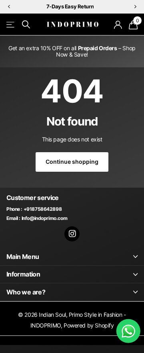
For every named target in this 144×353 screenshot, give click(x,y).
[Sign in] (118, 24)
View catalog (11, 24)
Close (72, 256)
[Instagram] (72, 234)
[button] (9, 7)
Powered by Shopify (89, 325)
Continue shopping (72, 161)
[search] (26, 24)
